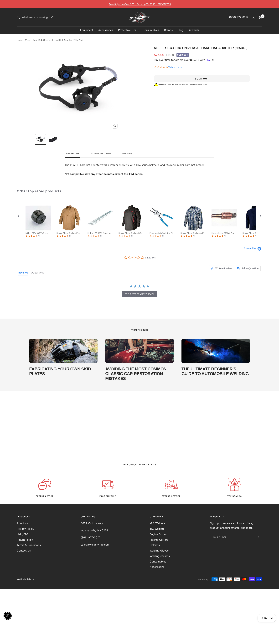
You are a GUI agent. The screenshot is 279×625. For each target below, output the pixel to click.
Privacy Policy (25, 528)
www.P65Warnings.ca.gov (198, 84)
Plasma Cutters (159, 539)
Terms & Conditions (29, 545)
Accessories (105, 30)
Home (20, 40)
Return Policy (25, 539)
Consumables (151, 30)
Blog (180, 30)
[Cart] (260, 17)
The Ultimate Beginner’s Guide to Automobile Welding (215, 371)
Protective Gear (127, 30)
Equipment (86, 30)
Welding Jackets (160, 556)
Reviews (127, 153)
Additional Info (101, 153)
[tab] (221, 268)
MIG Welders (157, 523)
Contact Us (24, 550)
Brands (168, 30)
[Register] (257, 537)
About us (22, 523)
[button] (18, 216)
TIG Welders (157, 528)
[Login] (253, 17)
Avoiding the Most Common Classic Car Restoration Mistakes (135, 374)
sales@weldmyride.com (95, 544)
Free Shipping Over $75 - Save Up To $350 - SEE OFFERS (140, 4)
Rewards (193, 30)
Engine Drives (158, 534)
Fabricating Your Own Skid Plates (60, 371)
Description (72, 153)
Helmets (155, 545)
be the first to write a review (139, 294)
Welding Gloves (159, 550)
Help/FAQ (22, 534)
